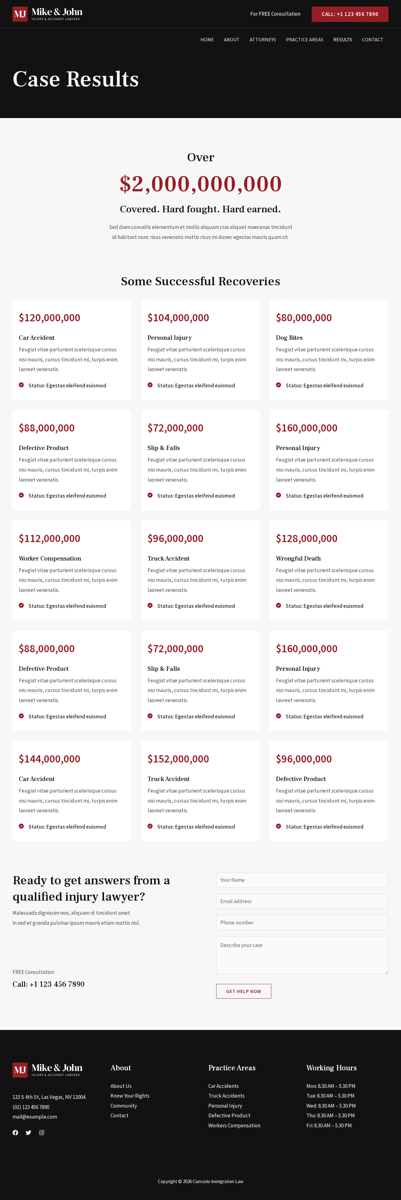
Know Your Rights (130, 1095)
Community (124, 1105)
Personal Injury (225, 1105)
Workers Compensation (234, 1125)
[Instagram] (41, 1132)
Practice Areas (304, 39)
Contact (372, 39)
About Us (121, 1086)
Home (207, 39)
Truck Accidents (226, 1095)
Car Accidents (223, 1086)
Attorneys (263, 39)
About (232, 39)
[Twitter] (28, 1132)
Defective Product (229, 1115)
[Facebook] (15, 1132)
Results (342, 39)
